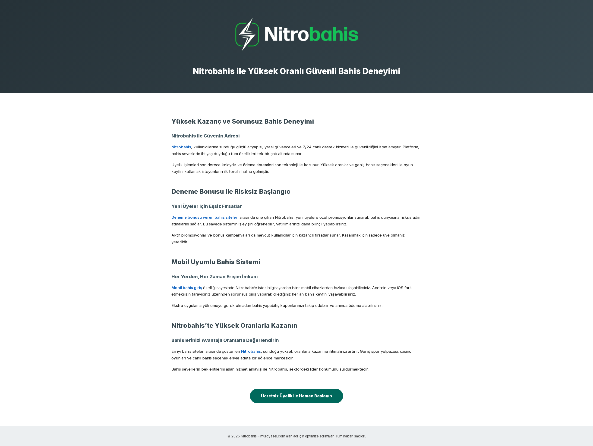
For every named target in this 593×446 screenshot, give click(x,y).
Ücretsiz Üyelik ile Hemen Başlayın (296, 395)
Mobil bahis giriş (186, 287)
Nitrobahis (181, 147)
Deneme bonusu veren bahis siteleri (204, 217)
